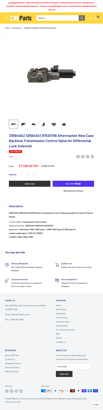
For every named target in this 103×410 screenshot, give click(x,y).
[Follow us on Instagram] (16, 391)
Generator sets (62, 321)
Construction (62, 317)
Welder (59, 338)
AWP (58, 334)
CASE (11, 157)
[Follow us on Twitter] (11, 391)
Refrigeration (62, 325)
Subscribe (64, 374)
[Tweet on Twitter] (87, 156)
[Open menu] (6, 18)
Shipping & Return (13, 363)
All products (16, 28)
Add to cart (30, 183)
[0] (95, 17)
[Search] (82, 18)
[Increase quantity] (34, 174)
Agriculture (61, 313)
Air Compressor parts (65, 329)
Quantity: (13, 174)
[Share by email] (92, 156)
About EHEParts (12, 355)
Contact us (60, 342)
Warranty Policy (12, 371)
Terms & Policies (12, 367)
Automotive (61, 309)
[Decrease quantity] (21, 174)
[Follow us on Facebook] (7, 391)
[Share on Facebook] (78, 156)
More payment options (73, 190)
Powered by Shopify (13, 402)
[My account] (91, 18)
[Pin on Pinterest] (83, 156)
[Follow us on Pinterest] (21, 391)
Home (7, 28)
